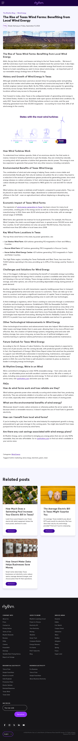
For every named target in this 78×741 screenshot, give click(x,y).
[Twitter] (14, 725)
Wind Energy (21, 13)
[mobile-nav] (2, 3)
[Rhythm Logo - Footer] (8, 607)
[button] (11, 531)
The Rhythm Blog (9, 13)
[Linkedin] (19, 725)
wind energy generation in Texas (29, 207)
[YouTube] (24, 725)
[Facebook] (5, 725)
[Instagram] (9, 725)
